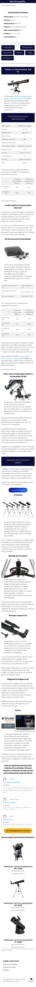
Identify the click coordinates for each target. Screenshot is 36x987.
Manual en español (18, 490)
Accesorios (8, 58)
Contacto (6, 970)
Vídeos (29, 53)
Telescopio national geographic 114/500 (18, 941)
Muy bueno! (7, 819)
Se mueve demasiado (11, 782)
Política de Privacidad (10, 964)
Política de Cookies (9, 967)
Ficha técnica (27, 47)
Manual (19, 53)
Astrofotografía (17, 1)
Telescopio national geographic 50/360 (18, 904)
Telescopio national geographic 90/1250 (18, 867)
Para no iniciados (9, 802)
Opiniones (7, 53)
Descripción (8, 47)
